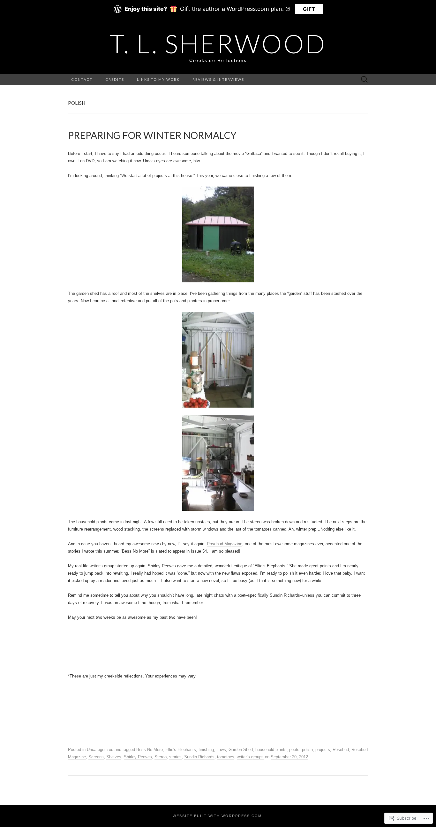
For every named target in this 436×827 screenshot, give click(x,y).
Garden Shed (241, 749)
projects (322, 749)
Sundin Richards (199, 756)
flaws (221, 749)
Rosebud (341, 749)
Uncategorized (100, 749)
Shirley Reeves (138, 756)
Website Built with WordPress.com (217, 816)
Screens (96, 756)
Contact (82, 79)
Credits (114, 79)
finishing (206, 749)
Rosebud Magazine (224, 543)
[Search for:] (364, 79)
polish (307, 749)
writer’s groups (250, 756)
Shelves (113, 756)
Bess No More (149, 749)
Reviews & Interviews (218, 79)
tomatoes (225, 756)
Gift (309, 9)
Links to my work (158, 79)
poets (294, 749)
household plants (271, 749)
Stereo (160, 756)
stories (175, 756)
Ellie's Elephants (180, 749)
